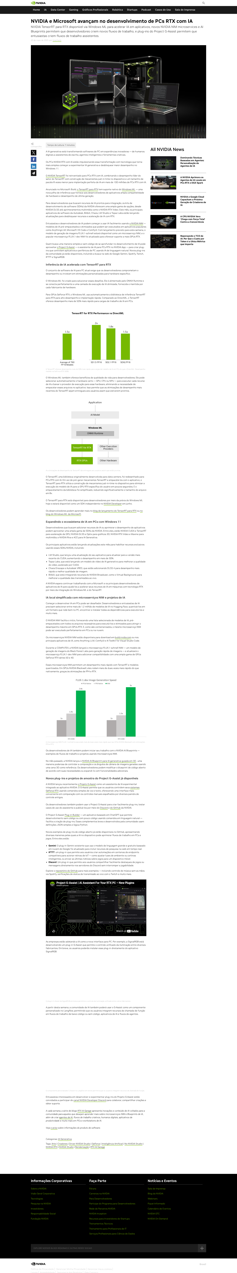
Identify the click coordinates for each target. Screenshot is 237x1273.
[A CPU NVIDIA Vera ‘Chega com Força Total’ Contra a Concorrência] (163, 222)
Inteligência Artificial (112, 1143)
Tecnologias (37, 1198)
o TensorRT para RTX (87, 189)
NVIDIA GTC (154, 1213)
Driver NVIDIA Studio (79, 1143)
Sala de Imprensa (185, 9)
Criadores (62, 1143)
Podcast (146, 9)
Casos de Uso (163, 9)
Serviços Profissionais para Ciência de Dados (112, 1233)
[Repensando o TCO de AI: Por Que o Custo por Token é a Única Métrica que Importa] (163, 241)
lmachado (57, 40)
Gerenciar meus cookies (100, 1269)
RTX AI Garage (98, 1147)
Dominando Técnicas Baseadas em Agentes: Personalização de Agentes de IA (192, 161)
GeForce (96, 1143)
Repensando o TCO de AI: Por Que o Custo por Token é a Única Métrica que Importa (192, 240)
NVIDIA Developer (113, 503)
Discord (104, 807)
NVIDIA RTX (51, 1147)
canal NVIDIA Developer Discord (90, 1100)
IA (45, 9)
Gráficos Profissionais (95, 9)
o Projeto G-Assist (87, 784)
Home (36, 9)
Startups (132, 9)
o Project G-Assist (66, 247)
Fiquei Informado (156, 1203)
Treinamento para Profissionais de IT (107, 1228)
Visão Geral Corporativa (43, 1193)
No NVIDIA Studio (133, 1143)
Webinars (152, 1198)
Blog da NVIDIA (155, 1193)
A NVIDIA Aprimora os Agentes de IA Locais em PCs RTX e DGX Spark (193, 180)
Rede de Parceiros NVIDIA (102, 1208)
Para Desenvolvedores (100, 1198)
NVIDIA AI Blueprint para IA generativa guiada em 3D (109, 761)
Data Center (58, 9)
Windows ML (128, 189)
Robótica (117, 9)
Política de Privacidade (42, 1269)
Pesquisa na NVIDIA (41, 1203)
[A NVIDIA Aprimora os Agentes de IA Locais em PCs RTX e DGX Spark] (163, 183)
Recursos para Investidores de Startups (109, 1218)
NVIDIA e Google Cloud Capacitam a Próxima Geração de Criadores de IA (193, 200)
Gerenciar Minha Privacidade (71, 1269)
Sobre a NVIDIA (38, 1188)
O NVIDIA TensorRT (55, 175)
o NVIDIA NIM (136, 223)
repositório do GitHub (67, 870)
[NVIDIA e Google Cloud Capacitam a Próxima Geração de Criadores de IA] (163, 202)
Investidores (37, 1208)
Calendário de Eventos (159, 1208)
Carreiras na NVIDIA (99, 1193)
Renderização (82, 1147)
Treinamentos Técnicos (101, 1223)
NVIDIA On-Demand (158, 1218)
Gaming (73, 9)
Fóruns (92, 1188)
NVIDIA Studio (66, 1147)
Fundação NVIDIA (39, 1218)
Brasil (203, 1264)
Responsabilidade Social (43, 1213)
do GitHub (115, 807)
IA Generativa (65, 1139)
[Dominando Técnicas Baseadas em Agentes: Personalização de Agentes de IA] (163, 163)
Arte (54, 1143)
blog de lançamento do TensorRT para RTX (114, 510)
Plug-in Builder (72, 814)
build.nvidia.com (123, 637)
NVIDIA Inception (98, 1213)
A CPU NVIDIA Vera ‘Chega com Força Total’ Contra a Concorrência (192, 219)
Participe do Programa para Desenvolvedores (112, 1203)
